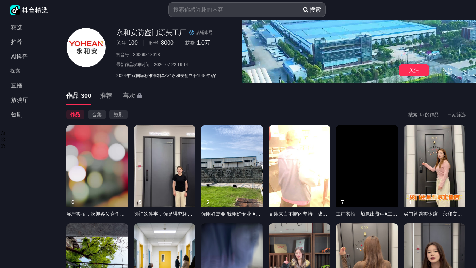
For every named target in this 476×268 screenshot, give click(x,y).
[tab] (78, 96)
